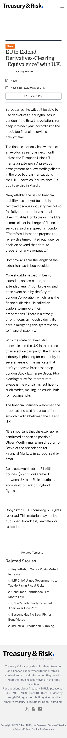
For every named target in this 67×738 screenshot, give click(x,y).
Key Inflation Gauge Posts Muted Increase (33, 571)
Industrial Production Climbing (32, 626)
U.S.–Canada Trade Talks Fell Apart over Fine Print (30, 605)
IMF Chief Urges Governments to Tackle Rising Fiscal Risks (33, 583)
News (10, 46)
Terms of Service (57, 725)
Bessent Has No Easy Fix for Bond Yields (29, 617)
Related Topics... (32, 552)
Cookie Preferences (43, 729)
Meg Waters (26, 71)
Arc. (23, 725)
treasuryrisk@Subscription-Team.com (39, 701)
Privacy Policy (22, 729)
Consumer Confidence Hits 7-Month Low (30, 594)
